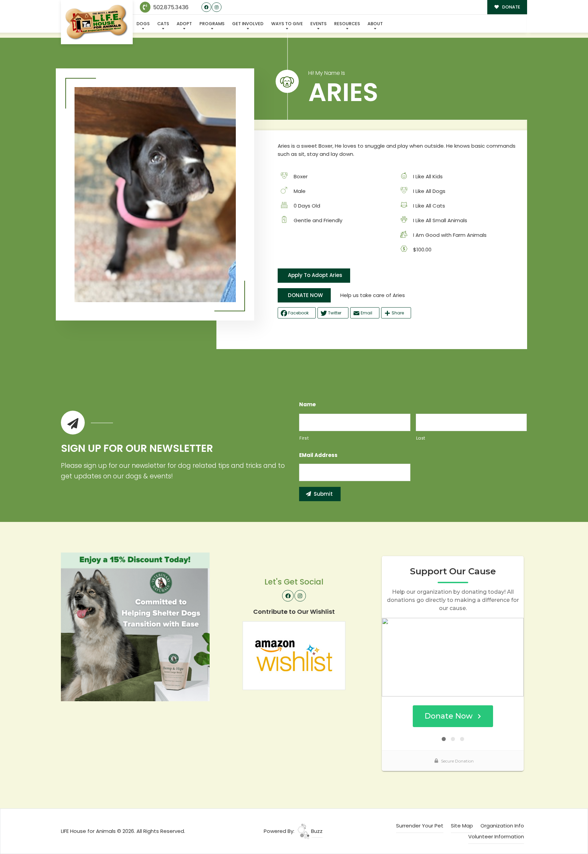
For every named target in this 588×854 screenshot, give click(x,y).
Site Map (462, 825)
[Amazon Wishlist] (294, 655)
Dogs (143, 23)
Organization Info (502, 825)
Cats (163, 23)
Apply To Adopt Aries (315, 275)
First (304, 438)
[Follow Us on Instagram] (217, 7)
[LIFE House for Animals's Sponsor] (135, 626)
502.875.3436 (170, 7)
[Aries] (155, 194)
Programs (212, 23)
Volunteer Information (496, 836)
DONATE (510, 7)
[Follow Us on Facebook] (206, 7)
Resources (347, 23)
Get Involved (247, 23)
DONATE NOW (305, 295)
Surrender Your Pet (419, 825)
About (375, 23)
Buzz (316, 831)
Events (318, 23)
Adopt (184, 23)
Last (421, 438)
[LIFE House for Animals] (96, 22)
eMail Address (318, 455)
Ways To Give (287, 23)
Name (307, 404)
